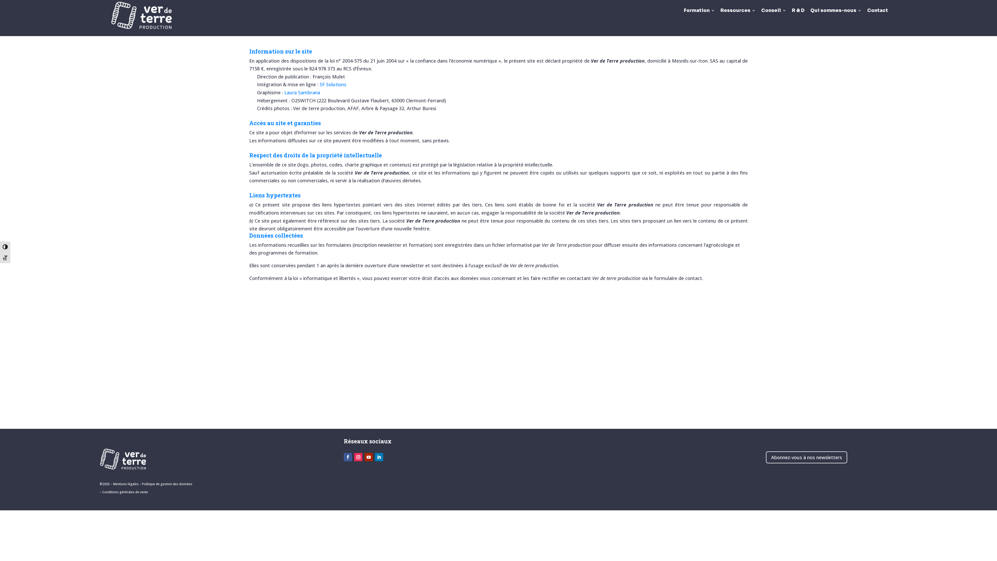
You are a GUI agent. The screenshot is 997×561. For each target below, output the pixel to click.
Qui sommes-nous (833, 11)
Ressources (735, 11)
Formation (697, 11)
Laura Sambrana (302, 92)
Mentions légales (126, 484)
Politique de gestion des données (167, 484)
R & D (798, 11)
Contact (877, 11)
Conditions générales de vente (125, 492)
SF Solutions (333, 84)
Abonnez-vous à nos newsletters (806, 457)
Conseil (771, 11)
